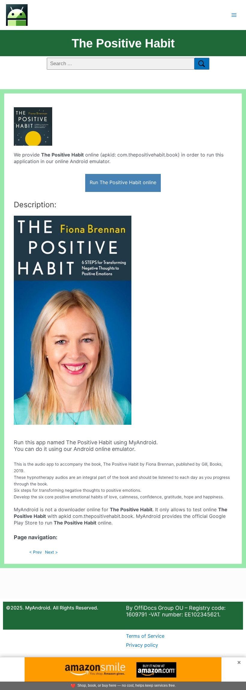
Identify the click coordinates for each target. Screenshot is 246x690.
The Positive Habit (123, 43)
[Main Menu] (234, 15)
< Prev (35, 552)
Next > (51, 552)
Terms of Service (145, 636)
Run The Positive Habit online (123, 182)
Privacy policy (142, 645)
